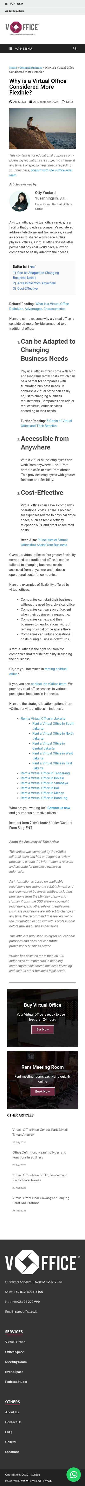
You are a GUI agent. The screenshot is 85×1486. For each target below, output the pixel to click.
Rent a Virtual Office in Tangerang (45, 773)
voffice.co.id (26, 1311)
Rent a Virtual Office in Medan (42, 793)
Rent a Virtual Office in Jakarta (43, 719)
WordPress (28, 1480)
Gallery (10, 1442)
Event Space (14, 1372)
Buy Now (43, 1029)
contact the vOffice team (48, 684)
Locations (12, 1452)
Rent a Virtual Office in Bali (40, 788)
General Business (30, 67)
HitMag (46, 1480)
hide (32, 266)
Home (13, 67)
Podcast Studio (16, 1381)
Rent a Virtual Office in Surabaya (44, 783)
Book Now (42, 1091)
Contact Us (13, 1422)
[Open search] (75, 48)
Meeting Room (16, 1362)
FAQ (8, 1432)
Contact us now (58, 808)
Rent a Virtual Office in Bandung (44, 798)
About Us (12, 1412)
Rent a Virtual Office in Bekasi (42, 778)
